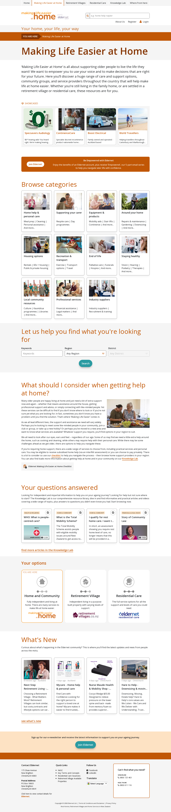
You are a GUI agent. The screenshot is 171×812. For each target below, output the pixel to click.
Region (68, 348)
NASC (60, 770)
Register (132, 21)
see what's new (31, 721)
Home (27, 2)
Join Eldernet (85, 744)
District (112, 348)
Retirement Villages (76, 2)
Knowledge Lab (118, 2)
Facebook (93, 770)
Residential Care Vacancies (69, 775)
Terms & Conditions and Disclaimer (91, 803)
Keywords (26, 348)
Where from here (138, 2)
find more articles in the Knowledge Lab (47, 550)
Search (86, 363)
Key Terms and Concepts (68, 773)
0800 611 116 (125, 785)
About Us (120, 21)
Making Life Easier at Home (48, 2)
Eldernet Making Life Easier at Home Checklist (50, 466)
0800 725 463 (125, 777)
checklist (56, 455)
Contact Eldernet (30, 765)
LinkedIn (92, 773)
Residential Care (98, 2)
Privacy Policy (111, 803)
